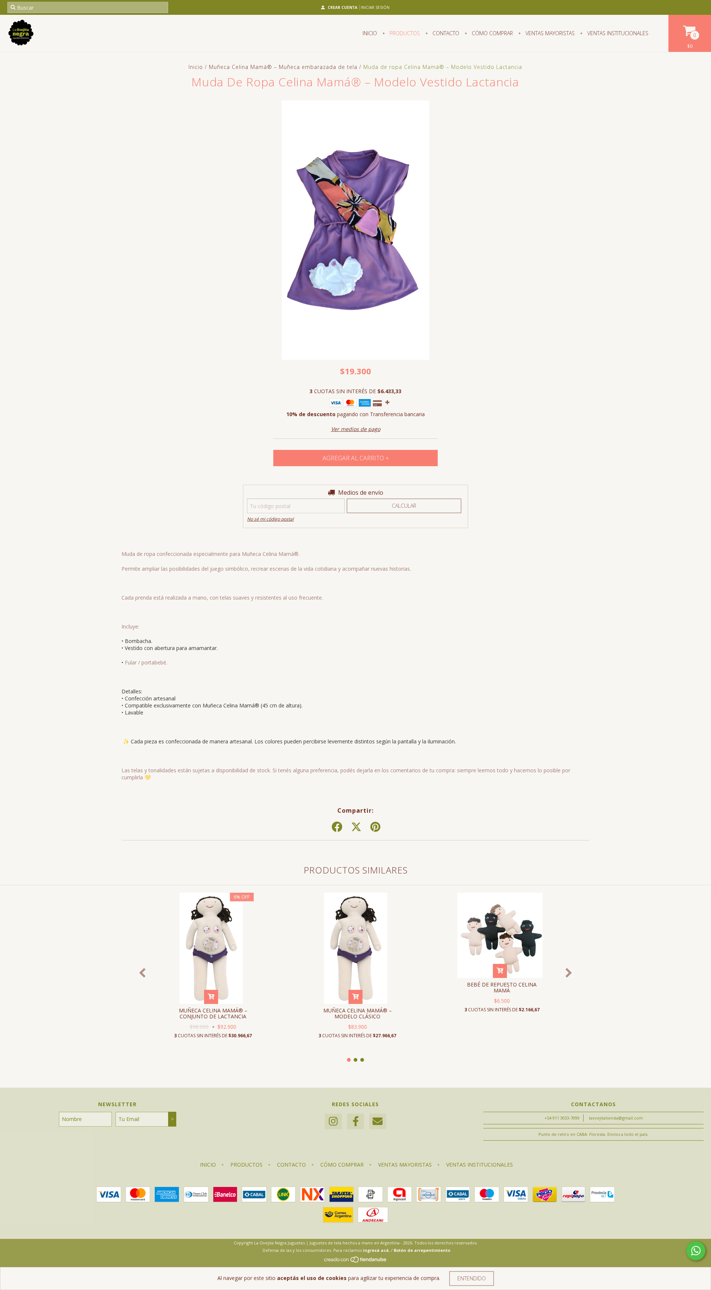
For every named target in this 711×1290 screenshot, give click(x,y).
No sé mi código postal (270, 519)
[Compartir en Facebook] (337, 827)
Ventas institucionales (617, 33)
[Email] (377, 1122)
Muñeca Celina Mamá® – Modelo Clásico (357, 1013)
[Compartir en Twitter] (356, 827)
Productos (404, 33)
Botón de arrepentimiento (422, 1250)
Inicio (370, 33)
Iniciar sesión (375, 7)
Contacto (445, 33)
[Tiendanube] (355, 1261)
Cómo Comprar (491, 33)
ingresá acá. (376, 1250)
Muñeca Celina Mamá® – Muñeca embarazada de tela (283, 66)
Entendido (471, 1278)
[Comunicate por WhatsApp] (695, 1250)
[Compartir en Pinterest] (375, 827)
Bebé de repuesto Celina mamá (502, 987)
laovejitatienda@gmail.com (616, 1118)
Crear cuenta (342, 7)
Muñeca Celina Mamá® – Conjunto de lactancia (213, 1013)
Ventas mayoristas (549, 33)
